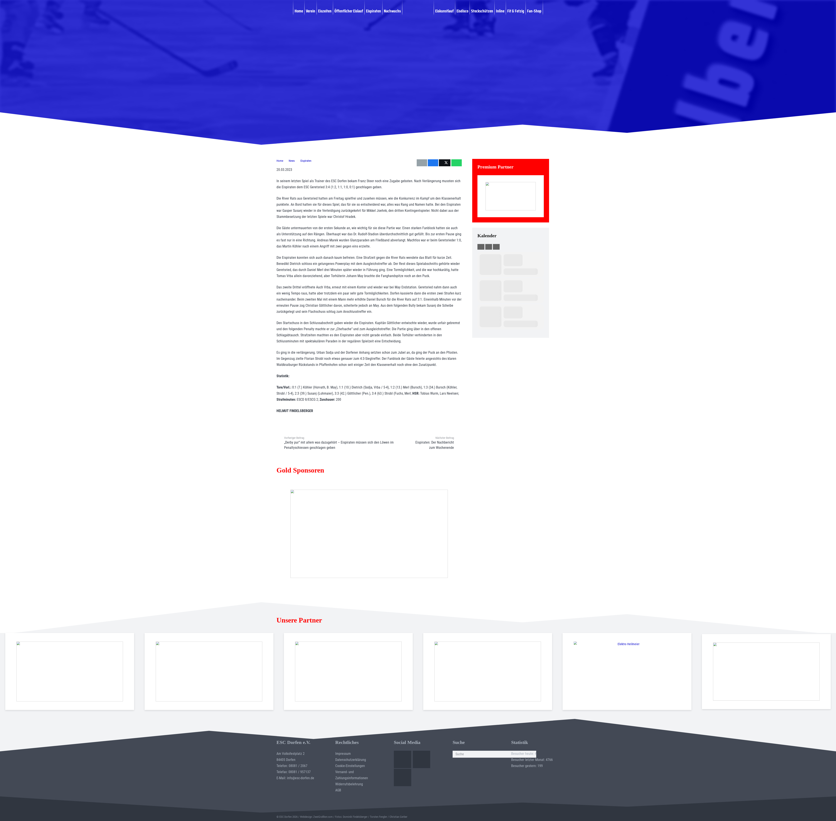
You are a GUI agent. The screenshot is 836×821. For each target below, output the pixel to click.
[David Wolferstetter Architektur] (487, 671)
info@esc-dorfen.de (300, 778)
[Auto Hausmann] (369, 534)
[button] (545, 10)
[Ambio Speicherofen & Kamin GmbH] (69, 671)
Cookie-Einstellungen (350, 766)
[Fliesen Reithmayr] (766, 671)
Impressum (343, 754)
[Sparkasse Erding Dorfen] (510, 196)
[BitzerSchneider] (348, 671)
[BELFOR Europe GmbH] (209, 671)
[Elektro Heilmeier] (627, 671)
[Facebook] (402, 759)
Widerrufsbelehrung (349, 784)
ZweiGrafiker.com (323, 816)
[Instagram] (421, 759)
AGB (338, 790)
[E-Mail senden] (422, 162)
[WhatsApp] (402, 777)
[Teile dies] (433, 162)
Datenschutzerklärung (350, 760)
